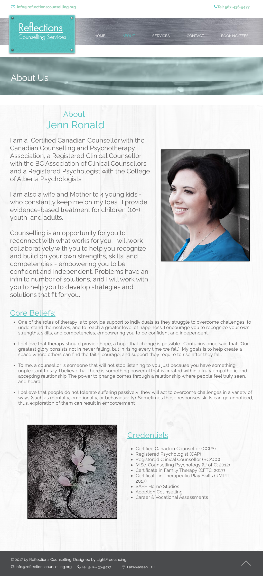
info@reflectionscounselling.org (46, 7)
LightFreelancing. (112, 559)
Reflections (41, 27)
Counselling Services (42, 37)
